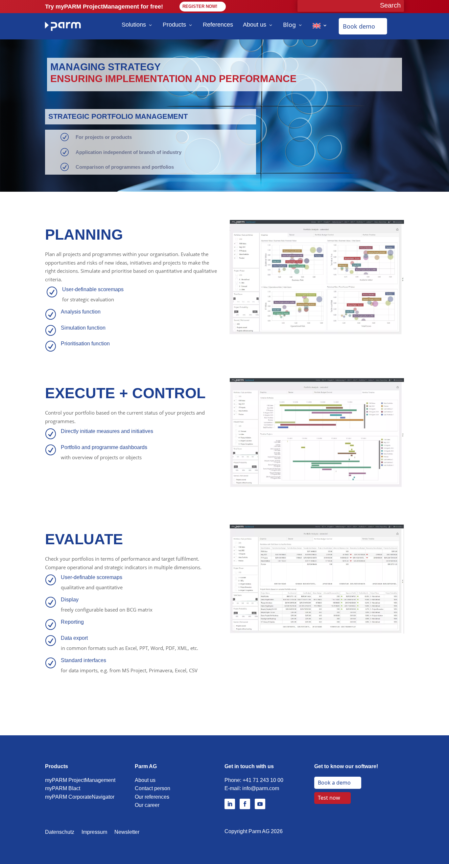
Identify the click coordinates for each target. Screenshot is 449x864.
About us (254, 24)
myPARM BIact (62, 788)
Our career (147, 805)
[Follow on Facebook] (245, 804)
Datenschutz (59, 832)
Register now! (199, 6)
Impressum (94, 832)
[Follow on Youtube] (260, 804)
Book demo (359, 26)
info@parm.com (260, 788)
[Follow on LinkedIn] (230, 804)
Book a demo (334, 782)
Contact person (152, 788)
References (218, 24)
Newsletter (126, 832)
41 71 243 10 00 (264, 780)
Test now (329, 797)
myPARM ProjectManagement (80, 780)
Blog (289, 25)
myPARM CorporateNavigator (79, 797)
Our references (152, 797)
